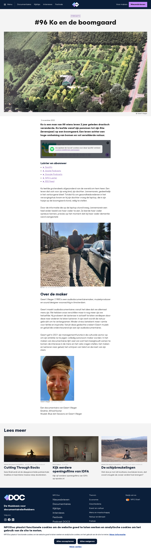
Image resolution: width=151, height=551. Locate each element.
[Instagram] (5, 519)
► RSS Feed (48, 181)
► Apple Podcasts (52, 171)
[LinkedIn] (13, 519)
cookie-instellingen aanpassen (67, 150)
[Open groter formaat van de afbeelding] (75, 254)
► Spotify (47, 167)
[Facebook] (9, 519)
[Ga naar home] (75, 4)
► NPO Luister (50, 178)
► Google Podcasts (52, 174)
